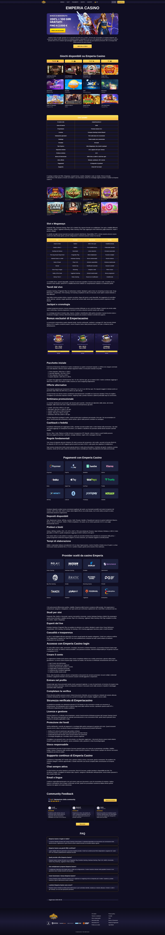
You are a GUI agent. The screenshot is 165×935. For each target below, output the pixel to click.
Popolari (54, 61)
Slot (109, 61)
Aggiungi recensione (110, 800)
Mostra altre (82, 824)
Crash (90, 61)
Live (72, 61)
